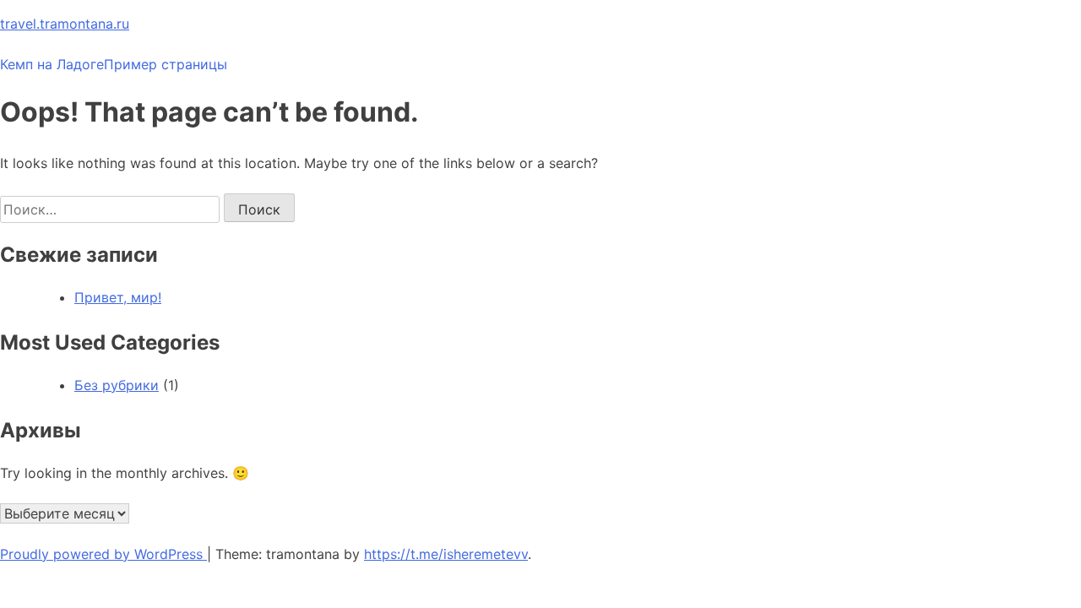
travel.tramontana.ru (64, 23)
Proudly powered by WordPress (103, 554)
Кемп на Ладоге (52, 64)
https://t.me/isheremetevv (446, 554)
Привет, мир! (117, 297)
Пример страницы (165, 64)
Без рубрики (116, 385)
